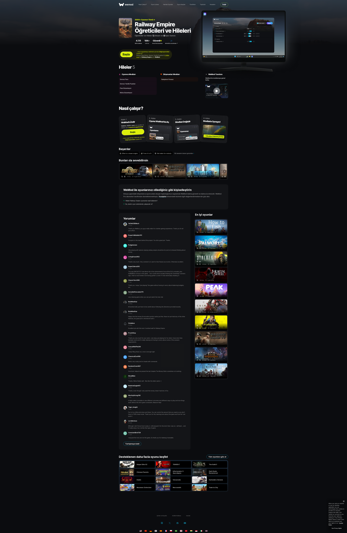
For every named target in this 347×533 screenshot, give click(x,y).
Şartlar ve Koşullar (162, 515)
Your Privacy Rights (337, 528)
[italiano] (201, 531)
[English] (141, 531)
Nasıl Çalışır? (143, 4)
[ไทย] (206, 531)
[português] (176, 531)
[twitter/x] (169, 523)
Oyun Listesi (155, 4)
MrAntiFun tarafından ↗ (171, 43)
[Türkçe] (186, 531)
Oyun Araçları (181, 4)
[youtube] (185, 523)
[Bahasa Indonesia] (196, 531)
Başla (126, 54)
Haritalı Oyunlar (168, 4)
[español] (161, 531)
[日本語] (181, 531)
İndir (224, 4)
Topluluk (202, 4)
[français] (166, 531)
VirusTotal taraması (157, 43)
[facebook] (177, 523)
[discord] (162, 523)
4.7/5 (138, 40)
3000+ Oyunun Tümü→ (145, 20)
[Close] (344, 501)
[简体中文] (146, 531)
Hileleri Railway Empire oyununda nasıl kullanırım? (141, 201)
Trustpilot (162, 196)
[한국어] (156, 531)
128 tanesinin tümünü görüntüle (183, 153)
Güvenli (156, 40)
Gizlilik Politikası (176, 515)
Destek (188, 515)
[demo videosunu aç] (216, 91)
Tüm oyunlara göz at (217, 457)
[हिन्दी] (191, 531)
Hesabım (212, 4)
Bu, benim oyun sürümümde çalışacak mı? (139, 204)
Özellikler (193, 4)
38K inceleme (138, 43)
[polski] (171, 531)
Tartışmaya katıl (132, 444)
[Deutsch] (151, 531)
